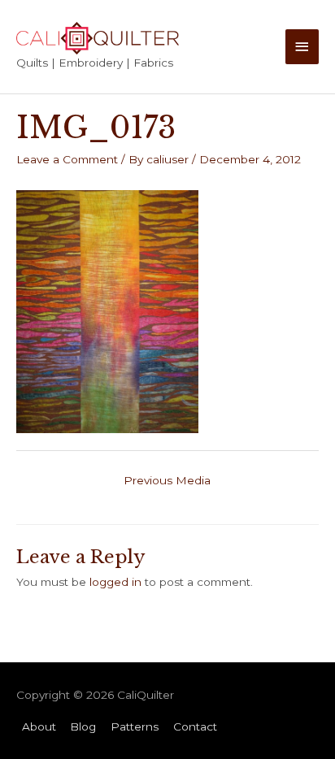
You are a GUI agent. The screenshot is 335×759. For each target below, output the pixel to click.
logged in (115, 581)
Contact (195, 726)
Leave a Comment (67, 159)
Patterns (135, 726)
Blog (83, 726)
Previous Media (167, 480)
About (39, 726)
